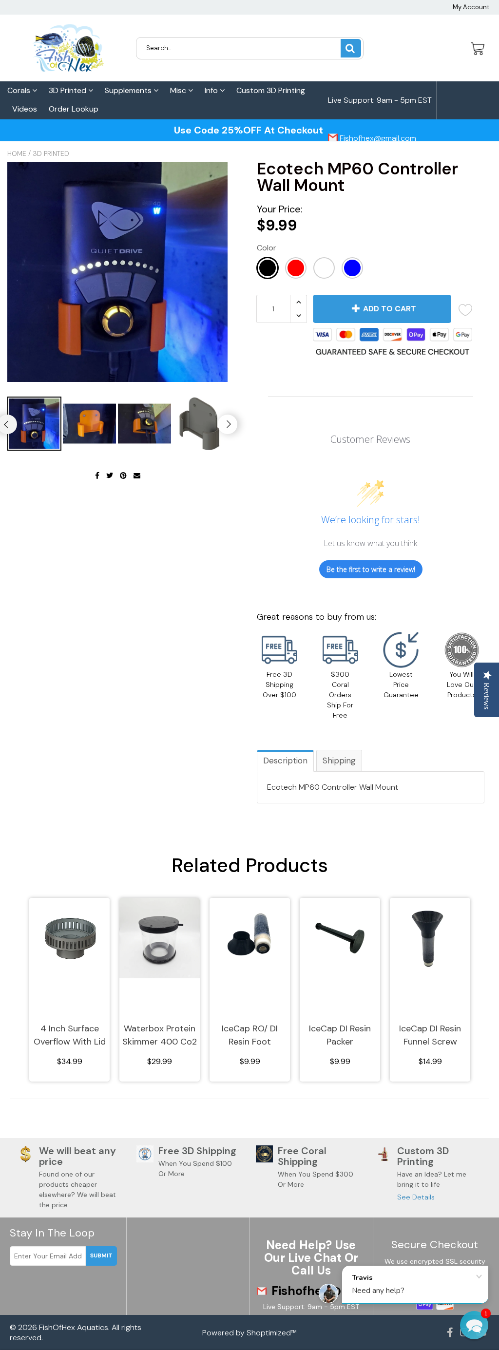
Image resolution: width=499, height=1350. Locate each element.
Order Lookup (73, 109)
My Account (471, 7)
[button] (474, 1325)
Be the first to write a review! (370, 569)
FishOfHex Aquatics (73, 1327)
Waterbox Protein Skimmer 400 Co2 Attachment (159, 1035)
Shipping (339, 760)
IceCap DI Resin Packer (340, 1035)
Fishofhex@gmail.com (377, 138)
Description (285, 760)
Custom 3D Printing (270, 90)
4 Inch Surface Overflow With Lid (70, 1035)
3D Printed (68, 90)
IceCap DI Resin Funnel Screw (430, 1035)
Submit (101, 1255)
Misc (179, 90)
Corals (19, 90)
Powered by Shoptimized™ (249, 1333)
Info (212, 90)
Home (16, 153)
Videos (24, 109)
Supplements (129, 90)
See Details (416, 1197)
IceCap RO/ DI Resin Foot (250, 1035)
